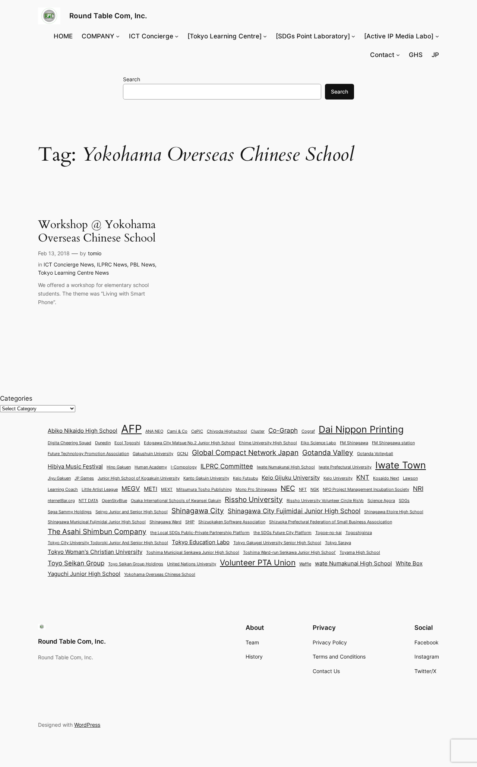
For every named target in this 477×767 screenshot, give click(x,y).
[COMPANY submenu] (118, 36)
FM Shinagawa (354, 443)
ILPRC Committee (226, 466)
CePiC (197, 431)
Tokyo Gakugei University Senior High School (277, 542)
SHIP (190, 522)
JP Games (84, 478)
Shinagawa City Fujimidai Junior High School (294, 511)
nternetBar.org (61, 500)
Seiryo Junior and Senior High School (131, 511)
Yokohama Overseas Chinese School (159, 574)
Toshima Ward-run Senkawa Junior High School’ (289, 552)
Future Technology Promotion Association (88, 453)
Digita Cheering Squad (69, 443)
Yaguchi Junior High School (84, 574)
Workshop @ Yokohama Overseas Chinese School (97, 231)
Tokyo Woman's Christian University (95, 552)
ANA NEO (154, 431)
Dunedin (103, 443)
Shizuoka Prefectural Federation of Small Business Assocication (330, 522)
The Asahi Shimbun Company (97, 531)
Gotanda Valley (327, 452)
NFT (303, 489)
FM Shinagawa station (393, 443)
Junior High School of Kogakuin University (139, 478)
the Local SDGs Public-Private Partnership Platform (200, 532)
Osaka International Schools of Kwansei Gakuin (176, 500)
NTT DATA (88, 500)
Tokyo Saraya (338, 542)
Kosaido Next (386, 478)
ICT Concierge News (69, 264)
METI (150, 489)
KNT (362, 477)
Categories (16, 398)
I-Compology (184, 467)
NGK (314, 489)
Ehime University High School (268, 443)
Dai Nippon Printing (361, 429)
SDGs (404, 500)
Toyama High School (359, 552)
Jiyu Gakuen (59, 478)
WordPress (87, 725)
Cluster (258, 431)
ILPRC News (112, 264)
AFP (131, 428)
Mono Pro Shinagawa (256, 489)
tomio (94, 253)
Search (131, 79)
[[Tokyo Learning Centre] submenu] (265, 36)
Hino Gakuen (119, 467)
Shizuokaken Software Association (231, 522)
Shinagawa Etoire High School (393, 511)
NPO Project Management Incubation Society (366, 489)
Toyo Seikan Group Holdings (135, 564)
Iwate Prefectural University (345, 467)
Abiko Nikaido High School (82, 430)
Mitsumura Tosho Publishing (204, 489)
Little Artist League (100, 489)
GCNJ (182, 453)
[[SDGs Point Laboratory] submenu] (353, 36)
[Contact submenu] (398, 55)
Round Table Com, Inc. (108, 15)
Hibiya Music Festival (75, 466)
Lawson (410, 478)
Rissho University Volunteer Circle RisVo (325, 500)
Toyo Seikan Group (76, 563)
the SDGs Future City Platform (282, 532)
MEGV (130, 488)
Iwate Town (400, 465)
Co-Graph (283, 430)
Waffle (305, 564)
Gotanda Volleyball (375, 453)
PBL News (142, 264)
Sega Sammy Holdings (70, 511)
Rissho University (254, 499)
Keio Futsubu (245, 478)
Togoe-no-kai (328, 532)
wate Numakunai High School (353, 563)
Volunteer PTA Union (258, 562)
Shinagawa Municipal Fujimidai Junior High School (97, 522)
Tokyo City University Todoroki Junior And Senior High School (108, 542)
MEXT (167, 489)
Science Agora (381, 500)
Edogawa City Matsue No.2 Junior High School (189, 443)
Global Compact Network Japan (245, 452)
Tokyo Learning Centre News (73, 272)
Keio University (338, 478)
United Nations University (191, 564)
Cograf (308, 431)
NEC (288, 488)
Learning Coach (63, 489)
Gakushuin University (153, 453)
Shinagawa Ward (165, 522)
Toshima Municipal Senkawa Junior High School (192, 552)
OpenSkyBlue (114, 500)
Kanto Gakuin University (206, 478)
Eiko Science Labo (318, 443)
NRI (418, 488)
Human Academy (151, 467)
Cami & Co (177, 431)
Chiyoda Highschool (227, 431)
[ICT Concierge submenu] (177, 36)
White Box (409, 563)
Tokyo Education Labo (201, 542)
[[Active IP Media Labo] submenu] (437, 36)
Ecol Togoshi (127, 443)
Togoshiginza (358, 532)
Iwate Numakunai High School (286, 467)
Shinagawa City (197, 510)
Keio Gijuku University (291, 477)
